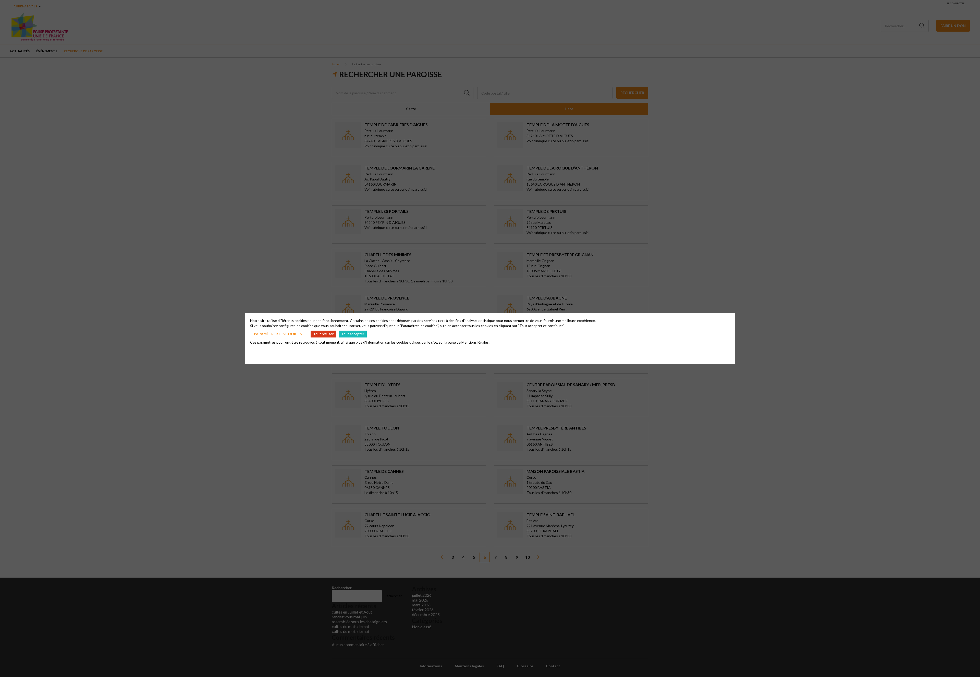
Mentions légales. (475, 342)
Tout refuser (323, 334)
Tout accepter (352, 334)
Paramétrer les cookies (278, 334)
